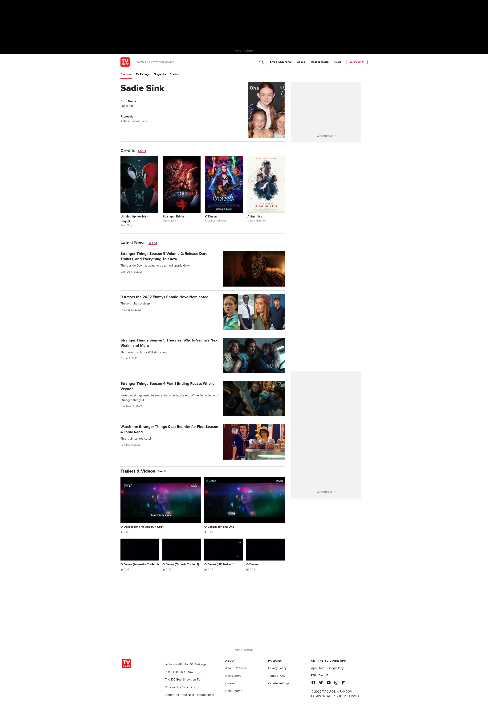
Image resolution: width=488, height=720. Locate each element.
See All (142, 150)
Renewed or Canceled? (180, 687)
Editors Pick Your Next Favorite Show (189, 695)
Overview (126, 74)
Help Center (233, 691)
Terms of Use (276, 676)
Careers (230, 683)
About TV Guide (236, 668)
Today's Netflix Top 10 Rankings (185, 664)
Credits (174, 74)
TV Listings (143, 74)
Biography (159, 74)
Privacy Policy (277, 668)
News (337, 62)
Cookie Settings (278, 683)
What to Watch (320, 62)
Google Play (336, 668)
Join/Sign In (357, 62)
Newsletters (233, 676)
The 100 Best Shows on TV (183, 679)
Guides (300, 62)
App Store (317, 668)
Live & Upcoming (280, 62)
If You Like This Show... (180, 672)
